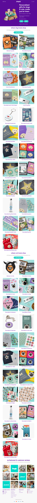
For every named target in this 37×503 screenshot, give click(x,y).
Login (20, 491)
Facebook (5, 491)
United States (30, 492)
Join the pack (21, 492)
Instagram (5, 492)
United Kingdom (30, 491)
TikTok (5, 493)
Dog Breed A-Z (13, 492)
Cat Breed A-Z (13, 493)
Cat (21, 21)
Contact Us (12, 491)
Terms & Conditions (14, 494)
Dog (26, 21)
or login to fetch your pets (23, 23)
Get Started (18, 32)
